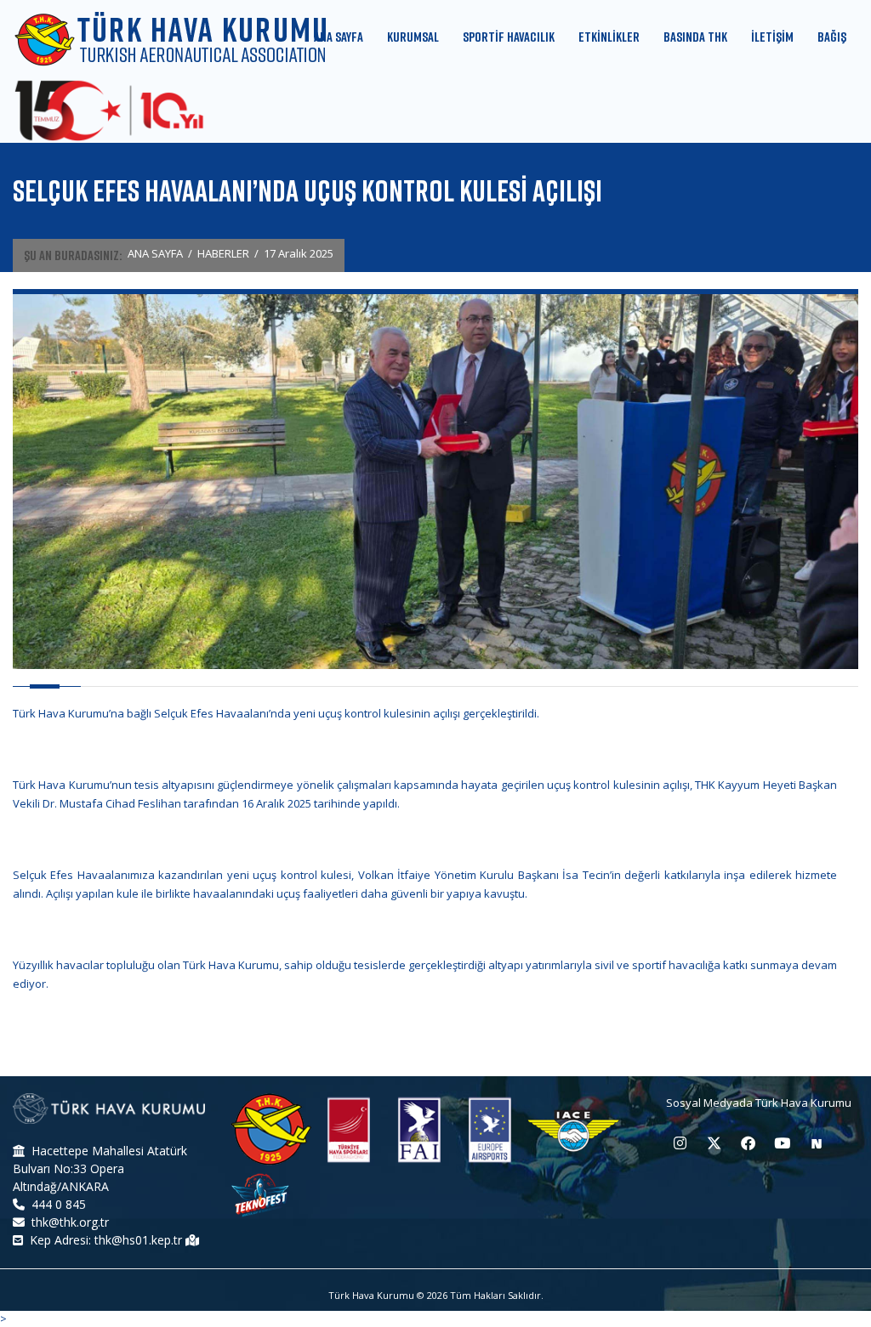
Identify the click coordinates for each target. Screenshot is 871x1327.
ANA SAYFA (155, 253)
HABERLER (223, 253)
